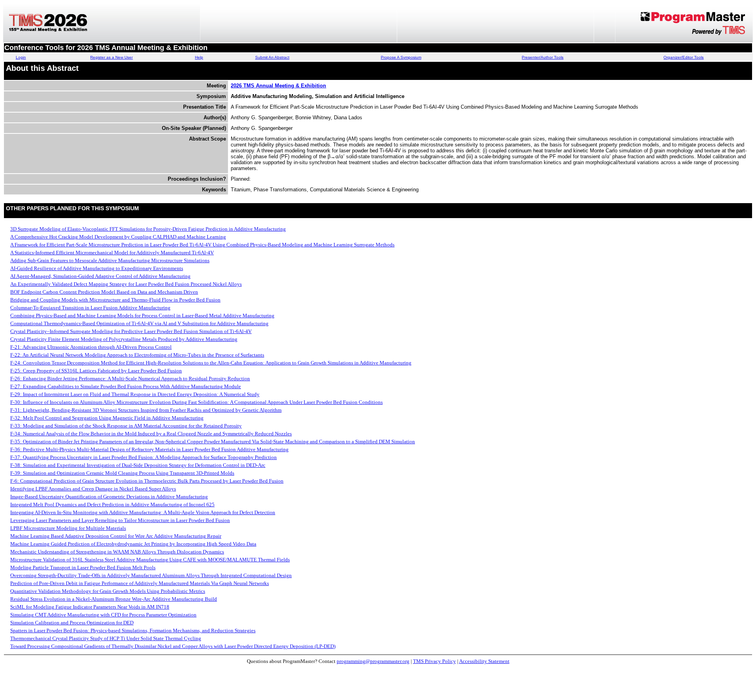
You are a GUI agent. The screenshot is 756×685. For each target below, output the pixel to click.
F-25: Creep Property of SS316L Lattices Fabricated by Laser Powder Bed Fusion (96, 371)
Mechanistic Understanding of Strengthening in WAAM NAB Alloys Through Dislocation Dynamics (117, 552)
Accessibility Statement (484, 661)
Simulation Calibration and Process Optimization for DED (71, 623)
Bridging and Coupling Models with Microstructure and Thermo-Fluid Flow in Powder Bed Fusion (115, 300)
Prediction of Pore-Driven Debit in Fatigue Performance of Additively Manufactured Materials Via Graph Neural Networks (139, 583)
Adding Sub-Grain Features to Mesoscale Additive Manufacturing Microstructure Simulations (109, 260)
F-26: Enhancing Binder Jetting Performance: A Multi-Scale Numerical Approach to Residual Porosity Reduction (130, 378)
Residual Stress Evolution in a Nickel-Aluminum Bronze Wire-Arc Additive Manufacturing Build (113, 599)
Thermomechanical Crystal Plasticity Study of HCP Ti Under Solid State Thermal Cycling (105, 638)
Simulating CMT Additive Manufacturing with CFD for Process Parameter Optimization (103, 615)
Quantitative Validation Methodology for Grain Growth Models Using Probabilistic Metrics (107, 591)
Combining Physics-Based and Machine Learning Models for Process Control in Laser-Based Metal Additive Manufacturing (142, 315)
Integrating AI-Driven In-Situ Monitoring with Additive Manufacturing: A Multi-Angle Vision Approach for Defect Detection (142, 512)
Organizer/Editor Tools (683, 57)
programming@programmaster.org (373, 661)
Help (199, 57)
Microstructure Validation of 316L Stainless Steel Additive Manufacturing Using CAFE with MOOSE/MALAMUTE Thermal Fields (150, 560)
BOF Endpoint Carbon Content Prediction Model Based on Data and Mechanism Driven (104, 292)
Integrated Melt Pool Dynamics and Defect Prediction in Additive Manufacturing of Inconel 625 (112, 504)
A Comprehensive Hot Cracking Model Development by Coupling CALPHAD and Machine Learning (118, 237)
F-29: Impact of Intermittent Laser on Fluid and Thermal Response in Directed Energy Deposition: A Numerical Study (134, 394)
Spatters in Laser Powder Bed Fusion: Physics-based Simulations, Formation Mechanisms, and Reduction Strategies (133, 630)
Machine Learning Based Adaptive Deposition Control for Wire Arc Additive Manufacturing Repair (115, 536)
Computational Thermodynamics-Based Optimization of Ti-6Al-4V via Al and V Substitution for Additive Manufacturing (139, 323)
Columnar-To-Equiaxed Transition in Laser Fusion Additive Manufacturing (90, 308)
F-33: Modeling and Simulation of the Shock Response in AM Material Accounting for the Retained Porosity (126, 426)
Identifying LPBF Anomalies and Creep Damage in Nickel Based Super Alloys (93, 489)
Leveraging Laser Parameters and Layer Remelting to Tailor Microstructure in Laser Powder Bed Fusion (120, 520)
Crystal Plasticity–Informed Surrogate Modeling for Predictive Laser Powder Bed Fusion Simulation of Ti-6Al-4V (131, 331)
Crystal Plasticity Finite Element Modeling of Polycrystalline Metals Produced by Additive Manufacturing (123, 339)
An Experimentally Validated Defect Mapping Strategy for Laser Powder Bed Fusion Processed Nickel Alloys (126, 284)
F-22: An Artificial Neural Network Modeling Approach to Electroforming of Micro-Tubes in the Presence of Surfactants (137, 355)
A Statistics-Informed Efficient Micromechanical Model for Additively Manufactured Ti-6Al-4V (112, 252)
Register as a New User (111, 57)
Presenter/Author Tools (542, 57)
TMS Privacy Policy (434, 661)
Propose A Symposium (401, 57)
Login (21, 57)
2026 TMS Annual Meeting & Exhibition (278, 86)
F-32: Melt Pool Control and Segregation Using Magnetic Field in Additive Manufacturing (107, 418)
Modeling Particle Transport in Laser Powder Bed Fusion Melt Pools (83, 567)
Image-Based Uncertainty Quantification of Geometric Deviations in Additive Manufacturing (109, 497)
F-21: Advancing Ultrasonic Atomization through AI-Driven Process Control (91, 347)
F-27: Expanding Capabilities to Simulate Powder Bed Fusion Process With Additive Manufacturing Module (125, 386)
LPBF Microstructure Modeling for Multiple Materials (68, 528)
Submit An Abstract (272, 57)
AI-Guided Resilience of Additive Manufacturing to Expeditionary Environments (96, 268)
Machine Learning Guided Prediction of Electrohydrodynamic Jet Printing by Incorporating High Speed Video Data (133, 544)
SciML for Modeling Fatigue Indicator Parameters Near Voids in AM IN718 (89, 607)
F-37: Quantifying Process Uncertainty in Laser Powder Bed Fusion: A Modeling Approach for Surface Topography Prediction (143, 457)
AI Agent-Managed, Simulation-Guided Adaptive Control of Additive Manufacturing (100, 276)
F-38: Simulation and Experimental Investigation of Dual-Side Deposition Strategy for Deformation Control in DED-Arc (137, 465)
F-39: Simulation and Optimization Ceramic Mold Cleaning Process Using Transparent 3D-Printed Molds (122, 473)
